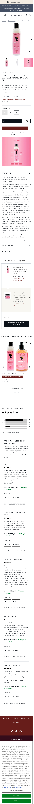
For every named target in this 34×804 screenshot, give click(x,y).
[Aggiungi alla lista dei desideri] (27, 121)
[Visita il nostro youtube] (20, 731)
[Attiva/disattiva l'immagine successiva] (31, 39)
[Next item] (29, 367)
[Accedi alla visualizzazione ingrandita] (29, 52)
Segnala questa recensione (15, 504)
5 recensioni (14, 93)
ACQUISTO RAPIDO (17, 389)
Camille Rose (11, 21)
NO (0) (17, 497)
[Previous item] (3, 367)
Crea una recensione (10, 432)
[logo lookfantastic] (16, 15)
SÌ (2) (8, 601)
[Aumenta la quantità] (16, 112)
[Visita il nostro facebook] (12, 731)
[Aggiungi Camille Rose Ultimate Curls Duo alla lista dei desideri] (30, 343)
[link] (26, 15)
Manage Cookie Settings (16, 790)
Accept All (16, 800)
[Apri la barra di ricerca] (5, 15)
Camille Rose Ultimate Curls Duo (13, 374)
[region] (16, 772)
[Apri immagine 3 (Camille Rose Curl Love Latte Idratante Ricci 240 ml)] (28, 62)
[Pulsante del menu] (2, 15)
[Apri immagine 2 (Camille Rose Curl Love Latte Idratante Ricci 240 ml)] (17, 62)
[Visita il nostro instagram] (16, 731)
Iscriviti (16, 723)
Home (4, 21)
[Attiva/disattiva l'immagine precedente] (1, 39)
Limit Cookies (16, 795)
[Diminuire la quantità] (4, 112)
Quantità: (6, 108)
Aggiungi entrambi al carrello (16, 324)
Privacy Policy (8, 787)
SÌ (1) (8, 544)
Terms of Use (18, 787)
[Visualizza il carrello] (30, 15)
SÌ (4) (8, 497)
